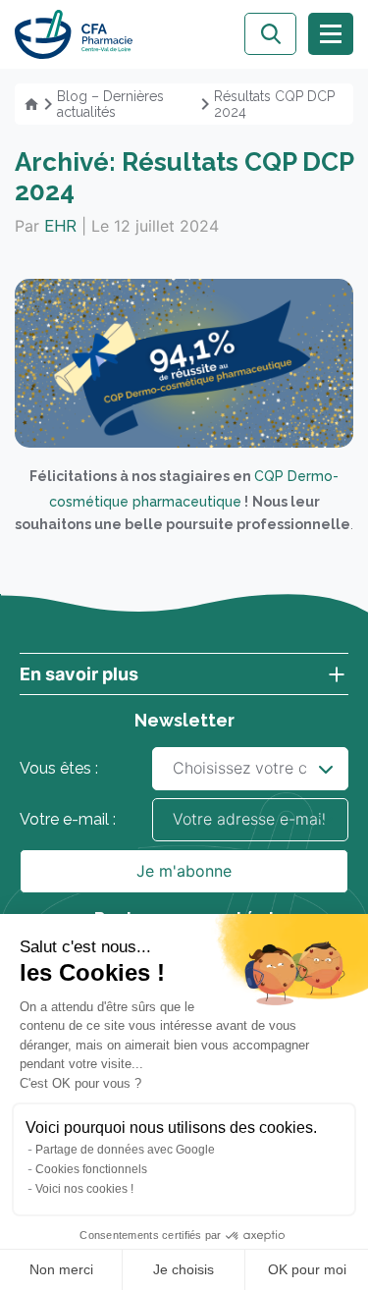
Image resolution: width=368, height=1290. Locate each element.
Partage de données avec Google (125, 1149)
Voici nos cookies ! (84, 1189)
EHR (60, 226)
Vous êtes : (59, 768)
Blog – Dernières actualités (110, 104)
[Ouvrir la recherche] (270, 34)
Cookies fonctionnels (91, 1169)
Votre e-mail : (68, 819)
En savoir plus (79, 674)
